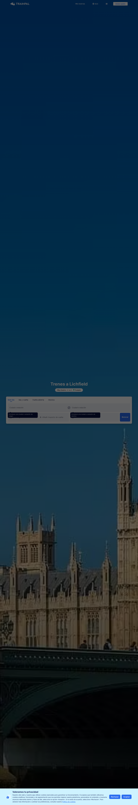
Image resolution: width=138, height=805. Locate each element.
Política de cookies (68, 802)
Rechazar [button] (115, 797)
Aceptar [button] (126, 797)
